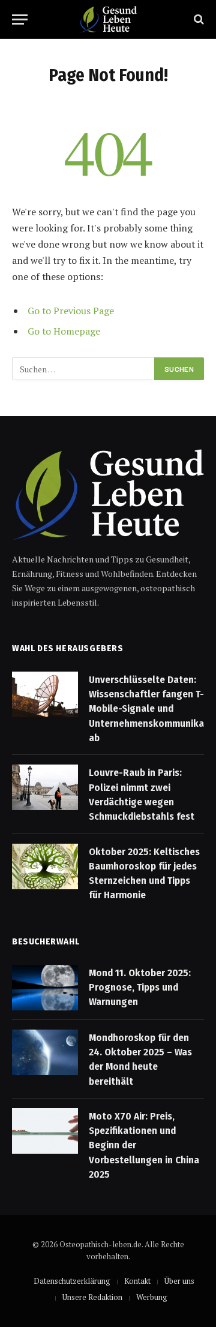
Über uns (179, 1280)
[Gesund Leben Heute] (107, 19)
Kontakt (137, 1280)
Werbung (151, 1297)
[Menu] (20, 19)
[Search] (197, 19)
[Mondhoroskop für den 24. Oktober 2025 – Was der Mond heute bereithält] (45, 1052)
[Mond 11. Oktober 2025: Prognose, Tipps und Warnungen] (45, 987)
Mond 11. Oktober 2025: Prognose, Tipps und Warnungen (140, 988)
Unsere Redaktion (92, 1297)
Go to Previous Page (71, 310)
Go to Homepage (64, 331)
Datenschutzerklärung (72, 1280)
